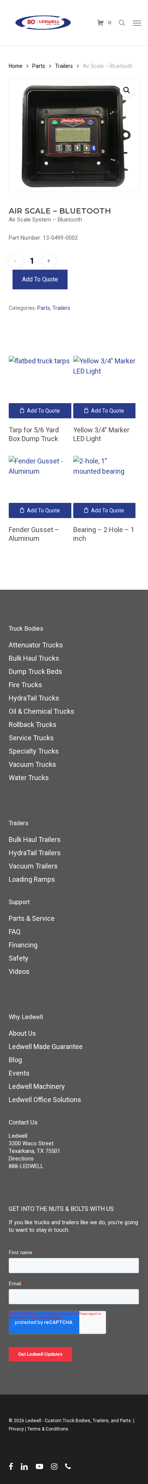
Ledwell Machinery (37, 1086)
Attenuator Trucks (36, 645)
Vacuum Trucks (32, 764)
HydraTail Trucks (34, 698)
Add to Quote (40, 279)
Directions (21, 1158)
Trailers (64, 66)
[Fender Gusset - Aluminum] (40, 487)
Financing (23, 945)
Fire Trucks (25, 685)
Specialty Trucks (34, 751)
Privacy (16, 1429)
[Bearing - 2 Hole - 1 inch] (104, 487)
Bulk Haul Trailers (35, 839)
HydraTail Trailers (35, 853)
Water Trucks (29, 778)
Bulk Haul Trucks (34, 658)
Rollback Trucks (33, 725)
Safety (18, 958)
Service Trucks (31, 738)
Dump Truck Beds (35, 671)
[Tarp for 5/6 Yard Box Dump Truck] (40, 387)
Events (19, 1073)
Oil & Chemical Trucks (41, 711)
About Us (22, 1033)
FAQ (14, 932)
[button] (137, 23)
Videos (19, 971)
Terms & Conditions (47, 1429)
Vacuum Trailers (33, 866)
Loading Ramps (32, 879)
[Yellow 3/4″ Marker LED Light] (104, 387)
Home (15, 66)
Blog (15, 1060)
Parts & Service (32, 918)
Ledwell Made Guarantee (46, 1047)
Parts (38, 66)
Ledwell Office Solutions (45, 1100)
